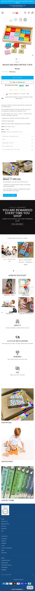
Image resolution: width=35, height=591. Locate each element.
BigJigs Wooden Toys (14, 131)
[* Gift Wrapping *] (9, 250)
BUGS (2, 558)
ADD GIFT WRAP (9, 195)
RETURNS (4, 552)
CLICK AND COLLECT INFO (11, 149)
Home (16, 62)
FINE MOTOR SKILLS (6, 565)
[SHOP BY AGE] (17, 404)
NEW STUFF (4, 521)
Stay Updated (6, 574)
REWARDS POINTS (8, 143)
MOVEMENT (4, 567)
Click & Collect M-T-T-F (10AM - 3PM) (19, 93)
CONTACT (3, 541)
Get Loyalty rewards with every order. (18, 359)
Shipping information (10, 136)
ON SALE (3, 526)
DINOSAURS (4, 562)
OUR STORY (4, 536)
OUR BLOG (4, 538)
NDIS (2, 550)
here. (23, 375)
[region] (17, 2)
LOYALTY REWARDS (6, 548)
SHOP (2, 519)
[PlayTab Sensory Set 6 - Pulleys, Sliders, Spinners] (26, 250)
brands (22, 327)
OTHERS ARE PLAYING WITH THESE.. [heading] (17, 238)
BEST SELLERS (5, 523)
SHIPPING (3, 543)
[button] (17, 589)
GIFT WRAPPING (7, 146)
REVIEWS (3, 528)
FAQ (3, 139)
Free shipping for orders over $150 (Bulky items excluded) (17, 343)
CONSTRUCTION (5, 560)
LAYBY (3, 545)
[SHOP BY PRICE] (17, 443)
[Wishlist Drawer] (29, 12)
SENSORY (4, 569)
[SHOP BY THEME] (17, 482)
